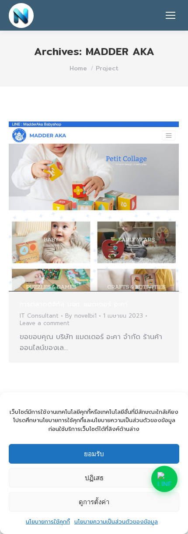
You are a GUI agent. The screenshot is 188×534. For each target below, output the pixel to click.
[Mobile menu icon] (170, 15)
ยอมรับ (94, 454)
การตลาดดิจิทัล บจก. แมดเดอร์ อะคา (74, 304)
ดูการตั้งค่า (94, 502)
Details (105, 206)
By (81, 316)
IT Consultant (39, 316)
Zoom (82, 206)
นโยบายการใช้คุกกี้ (48, 521)
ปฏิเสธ (94, 478)
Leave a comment (45, 323)
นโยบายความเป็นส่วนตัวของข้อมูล (116, 521)
